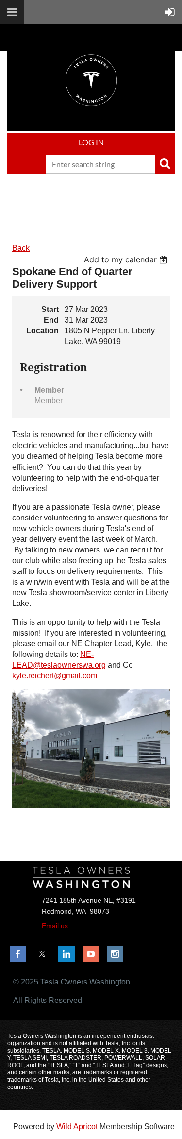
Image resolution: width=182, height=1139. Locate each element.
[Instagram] (115, 954)
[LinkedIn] (66, 954)
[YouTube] (91, 954)
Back (21, 248)
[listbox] (127, 259)
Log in (91, 142)
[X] (42, 954)
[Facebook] (18, 954)
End (51, 320)
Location (42, 331)
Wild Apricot (77, 1126)
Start (50, 309)
